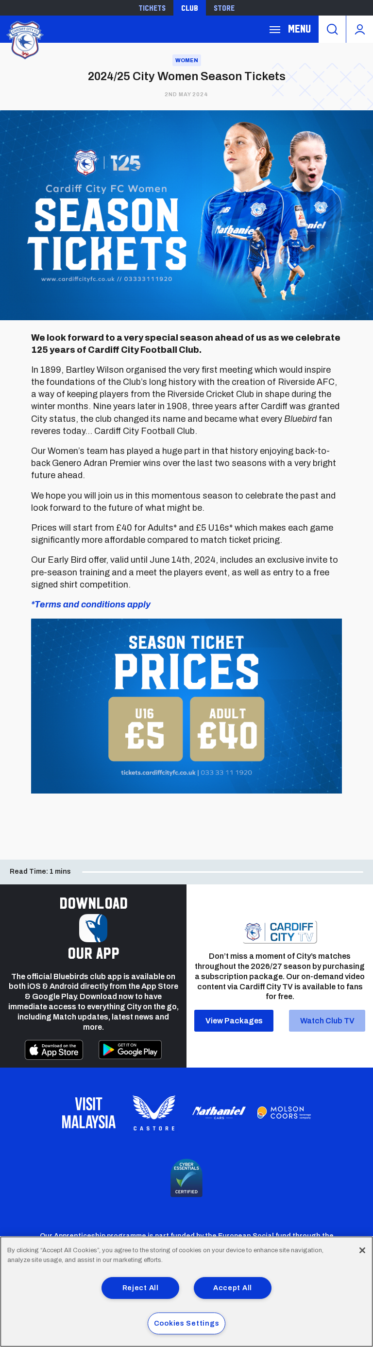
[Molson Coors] (284, 1112)
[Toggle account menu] (359, 29)
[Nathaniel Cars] (219, 1113)
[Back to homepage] (24, 39)
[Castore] (154, 1113)
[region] (186, 1291)
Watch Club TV (327, 1021)
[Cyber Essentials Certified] (186, 1178)
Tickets (152, 8)
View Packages (234, 1021)
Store (224, 8)
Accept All (232, 1288)
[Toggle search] (332, 29)
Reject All (140, 1288)
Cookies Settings (187, 1323)
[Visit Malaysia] (89, 1112)
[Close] (362, 1250)
